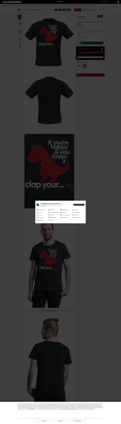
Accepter (44, 420)
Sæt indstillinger (77, 420)
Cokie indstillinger (64, 409)
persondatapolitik (73, 409)
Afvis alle (60, 420)
